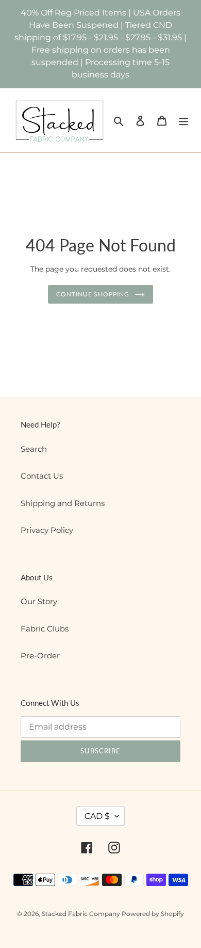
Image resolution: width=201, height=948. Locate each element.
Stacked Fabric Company (82, 914)
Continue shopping (93, 294)
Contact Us (42, 476)
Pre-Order (40, 655)
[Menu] (183, 120)
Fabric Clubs (45, 629)
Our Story (39, 601)
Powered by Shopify (153, 914)
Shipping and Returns (63, 503)
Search (34, 449)
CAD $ (97, 816)
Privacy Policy (47, 530)
